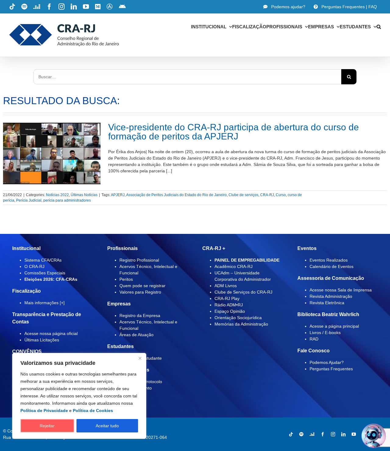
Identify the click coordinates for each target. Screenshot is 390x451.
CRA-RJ (267, 195)
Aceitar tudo (107, 425)
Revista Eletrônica (327, 302)
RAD (314, 338)
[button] (379, 26)
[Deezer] (312, 434)
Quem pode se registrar (142, 285)
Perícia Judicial (28, 200)
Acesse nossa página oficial (51, 333)
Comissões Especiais (44, 272)
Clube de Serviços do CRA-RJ (243, 292)
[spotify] (301, 434)
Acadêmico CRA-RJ (233, 266)
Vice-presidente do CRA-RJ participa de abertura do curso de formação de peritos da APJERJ (233, 131)
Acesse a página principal (334, 326)
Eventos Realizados (329, 260)
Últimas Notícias (84, 195)
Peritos (126, 279)
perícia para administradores (67, 200)
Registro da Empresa (139, 315)
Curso (281, 195)
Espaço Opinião (229, 311)
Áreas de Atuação (136, 334)
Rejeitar (47, 425)
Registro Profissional (139, 260)
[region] (79, 396)
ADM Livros (225, 285)
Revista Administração (331, 296)
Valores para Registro (140, 292)
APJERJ (118, 195)
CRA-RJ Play (226, 298)
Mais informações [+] (44, 302)
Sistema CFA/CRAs (43, 260)
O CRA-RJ (34, 266)
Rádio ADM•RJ (228, 304)
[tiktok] (291, 434)
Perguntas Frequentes (331, 368)
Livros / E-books (325, 332)
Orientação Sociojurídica (238, 317)
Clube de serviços (243, 195)
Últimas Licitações (41, 339)
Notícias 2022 (57, 195)
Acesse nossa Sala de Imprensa (341, 289)
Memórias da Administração (241, 324)
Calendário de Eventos (331, 266)
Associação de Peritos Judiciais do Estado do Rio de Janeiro (176, 195)
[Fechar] (140, 358)
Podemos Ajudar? (327, 362)
